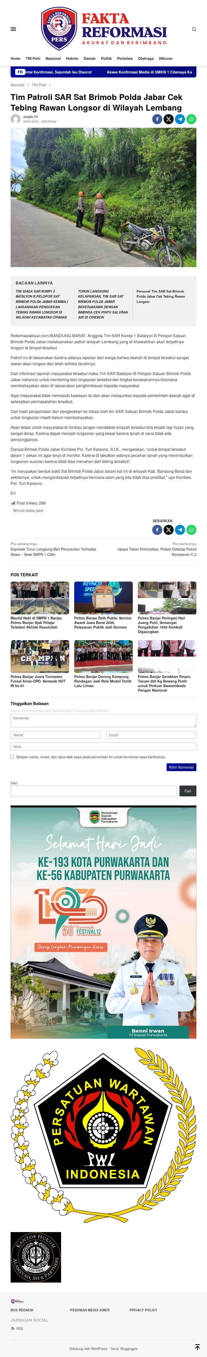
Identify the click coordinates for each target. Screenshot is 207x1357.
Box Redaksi (22, 1310)
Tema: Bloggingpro (124, 1348)
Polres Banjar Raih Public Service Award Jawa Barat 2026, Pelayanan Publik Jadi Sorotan (103, 622)
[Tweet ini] (169, 119)
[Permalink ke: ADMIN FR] (16, 118)
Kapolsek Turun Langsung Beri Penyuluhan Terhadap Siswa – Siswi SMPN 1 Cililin (53, 549)
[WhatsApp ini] (191, 119)
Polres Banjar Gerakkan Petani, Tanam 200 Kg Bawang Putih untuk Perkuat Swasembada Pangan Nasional (164, 683)
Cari (14, 782)
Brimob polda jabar (28, 510)
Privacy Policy (143, 1310)
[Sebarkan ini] (157, 119)
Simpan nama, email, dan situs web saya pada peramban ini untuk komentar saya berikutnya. (91, 756)
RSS (19, 1328)
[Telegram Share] (180, 119)
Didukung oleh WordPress (88, 1348)
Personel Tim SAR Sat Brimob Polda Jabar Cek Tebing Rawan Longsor (161, 296)
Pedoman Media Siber (90, 1310)
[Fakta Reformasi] (103, 28)
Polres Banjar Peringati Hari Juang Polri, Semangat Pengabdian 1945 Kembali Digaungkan (161, 624)
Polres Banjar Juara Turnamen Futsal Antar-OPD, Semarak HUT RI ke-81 (38, 681)
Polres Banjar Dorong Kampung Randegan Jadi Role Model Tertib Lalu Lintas (103, 681)
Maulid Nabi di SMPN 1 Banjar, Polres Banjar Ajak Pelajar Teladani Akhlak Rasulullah (36, 622)
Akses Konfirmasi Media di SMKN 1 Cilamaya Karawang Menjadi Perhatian (125, 72)
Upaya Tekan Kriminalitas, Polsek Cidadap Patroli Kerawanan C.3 (157, 549)
